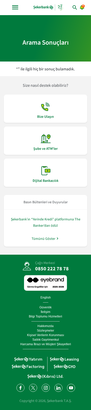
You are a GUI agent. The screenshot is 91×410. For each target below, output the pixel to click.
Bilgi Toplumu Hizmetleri (45, 316)
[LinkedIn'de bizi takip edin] (58, 387)
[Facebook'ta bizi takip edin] (20, 387)
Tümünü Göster (43, 238)
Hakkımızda (45, 326)
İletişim (45, 312)
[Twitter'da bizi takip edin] (33, 387)
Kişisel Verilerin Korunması (45, 335)
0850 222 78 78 (52, 268)
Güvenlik (45, 307)
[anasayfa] (48, 7)
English (45, 297)
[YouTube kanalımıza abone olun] (71, 387)
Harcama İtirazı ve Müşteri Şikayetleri (45, 344)
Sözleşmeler (45, 330)
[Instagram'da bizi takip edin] (45, 387)
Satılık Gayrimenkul (45, 339)
